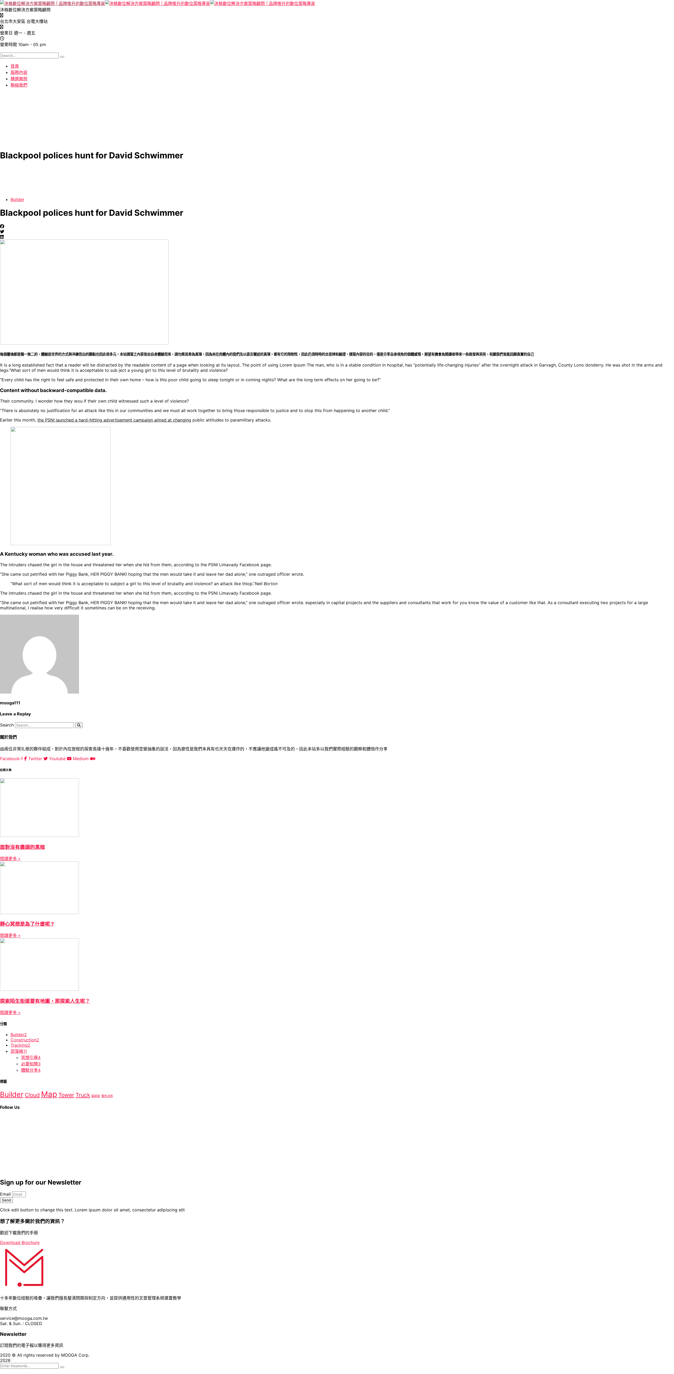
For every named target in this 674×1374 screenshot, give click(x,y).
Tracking (20, 1045)
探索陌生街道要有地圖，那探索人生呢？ (45, 1001)
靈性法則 (107, 1096)
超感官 (95, 1096)
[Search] (79, 725)
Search (7, 725)
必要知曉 (31, 1063)
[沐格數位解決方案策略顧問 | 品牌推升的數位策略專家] (52, 3)
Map (49, 1094)
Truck (83, 1095)
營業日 (6, 33)
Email (6, 1194)
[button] (337, 226)
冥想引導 (31, 1057)
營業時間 (8, 44)
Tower (66, 1095)
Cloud (32, 1095)
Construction (25, 1039)
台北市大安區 (12, 21)
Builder (17, 199)
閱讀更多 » (10, 858)
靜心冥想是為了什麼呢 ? (27, 924)
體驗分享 (31, 1070)
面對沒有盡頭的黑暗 (22, 847)
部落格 (19, 1051)
